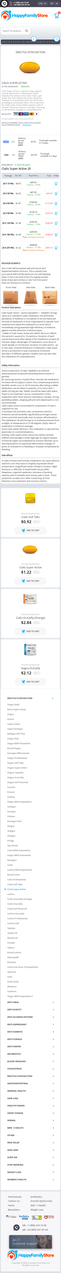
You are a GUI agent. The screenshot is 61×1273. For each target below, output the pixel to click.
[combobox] (42, 3)
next (57, 39)
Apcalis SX (6, 123)
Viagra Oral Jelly (30, 668)
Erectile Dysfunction (30, 513)
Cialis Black (35, 123)
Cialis (26, 123)
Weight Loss (37, 1209)
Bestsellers (14, 1209)
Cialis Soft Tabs (30, 517)
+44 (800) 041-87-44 (21, 4)
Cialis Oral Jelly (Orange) (30, 618)
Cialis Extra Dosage (11, 125)
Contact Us (14, 1201)
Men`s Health (38, 1205)
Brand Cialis (17, 123)
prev (34, 39)
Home (11, 1205)
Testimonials (15, 1196)
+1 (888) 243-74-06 (21, 2)
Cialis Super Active (30, 567)
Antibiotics (36, 1196)
